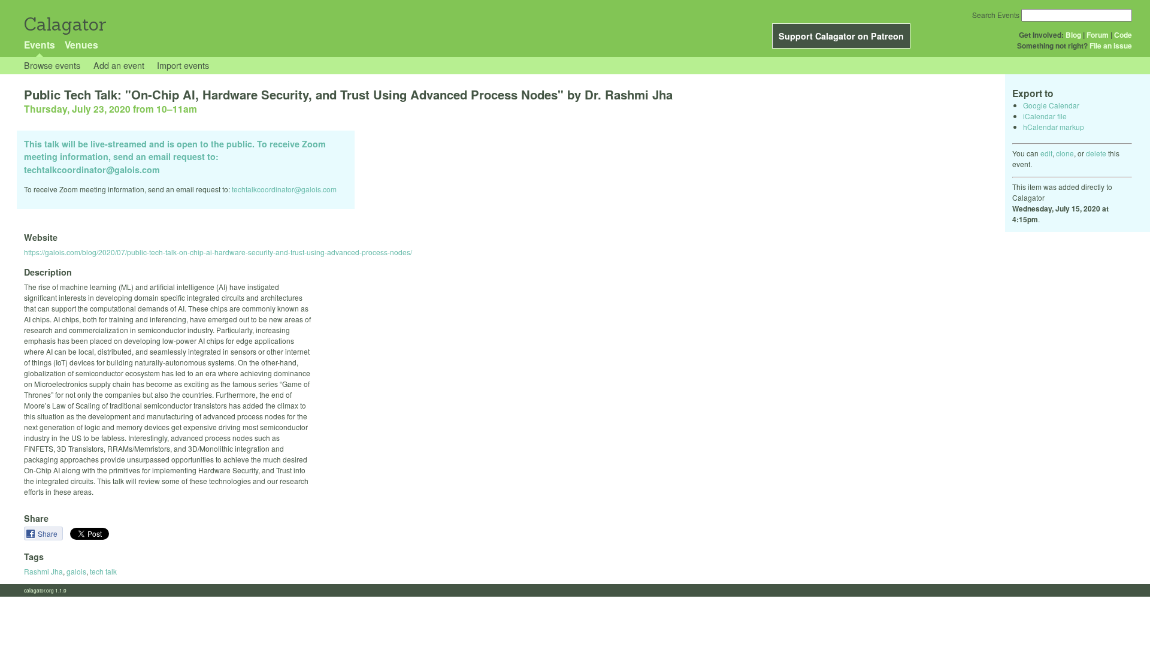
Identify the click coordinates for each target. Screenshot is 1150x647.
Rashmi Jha (43, 571)
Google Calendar (1051, 105)
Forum (1098, 34)
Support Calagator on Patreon (841, 36)
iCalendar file (1045, 116)
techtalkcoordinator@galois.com (284, 189)
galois (76, 571)
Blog (1073, 34)
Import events (183, 65)
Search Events (995, 15)
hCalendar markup (1053, 127)
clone (1065, 153)
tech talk (103, 571)
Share (48, 533)
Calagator (64, 24)
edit (1046, 153)
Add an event (118, 65)
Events (39, 45)
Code (1123, 34)
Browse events (52, 65)
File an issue (1111, 45)
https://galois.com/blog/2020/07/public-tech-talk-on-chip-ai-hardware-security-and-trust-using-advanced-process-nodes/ (218, 252)
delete (1096, 153)
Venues (81, 45)
